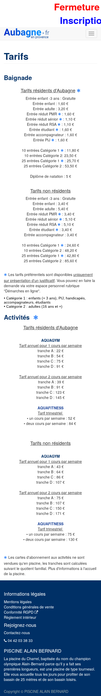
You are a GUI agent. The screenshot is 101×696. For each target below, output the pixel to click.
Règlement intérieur (20, 617)
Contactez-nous (17, 632)
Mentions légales (18, 601)
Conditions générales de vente (29, 606)
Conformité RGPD (19, 612)
